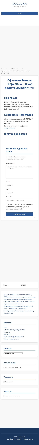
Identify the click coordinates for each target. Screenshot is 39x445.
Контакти (7, 334)
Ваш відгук (10, 163)
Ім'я (8, 182)
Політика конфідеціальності (14, 337)
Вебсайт (9, 197)
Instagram (28, 439)
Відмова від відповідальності (14, 330)
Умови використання (11, 339)
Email (8, 189)
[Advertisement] (19, 46)
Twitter (19, 439)
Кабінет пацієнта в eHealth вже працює (18, 299)
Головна (7, 332)
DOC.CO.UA (19, 3)
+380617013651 (9, 128)
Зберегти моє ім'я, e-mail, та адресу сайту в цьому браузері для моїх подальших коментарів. (19, 206)
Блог (5, 327)
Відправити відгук (19, 214)
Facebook (10, 439)
